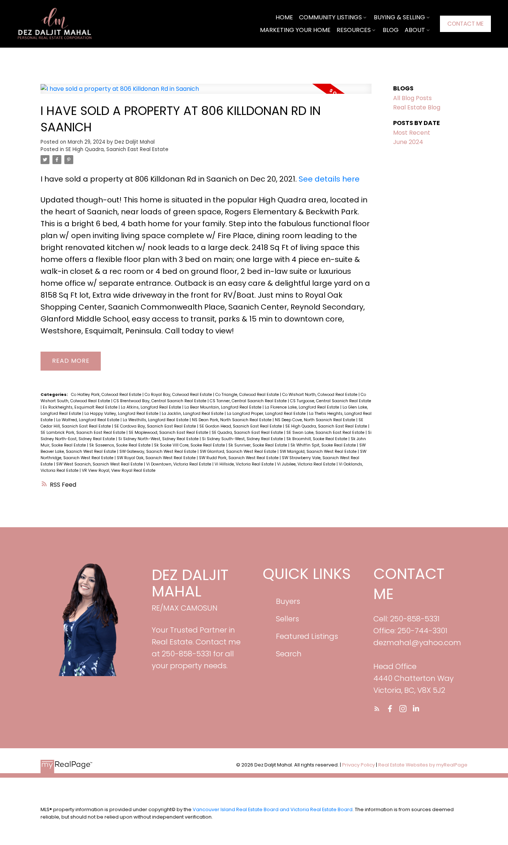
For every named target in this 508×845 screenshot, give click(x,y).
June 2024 (408, 142)
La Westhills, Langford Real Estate (156, 420)
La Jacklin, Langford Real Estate (193, 413)
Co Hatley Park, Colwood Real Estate (106, 394)
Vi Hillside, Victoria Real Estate (245, 464)
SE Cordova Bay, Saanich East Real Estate (155, 426)
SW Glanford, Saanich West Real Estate (238, 451)
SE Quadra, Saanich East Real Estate (248, 432)
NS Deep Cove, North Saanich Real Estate (315, 420)
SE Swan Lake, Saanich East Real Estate (326, 432)
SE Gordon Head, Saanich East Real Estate (241, 426)
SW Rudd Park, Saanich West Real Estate (239, 458)
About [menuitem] (415, 30)
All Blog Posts (412, 98)
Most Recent (411, 132)
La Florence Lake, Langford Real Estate (302, 407)
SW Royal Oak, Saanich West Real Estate (157, 458)
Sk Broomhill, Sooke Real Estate (317, 439)
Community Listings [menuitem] (330, 17)
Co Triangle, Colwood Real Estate (247, 394)
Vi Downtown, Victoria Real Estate (179, 464)
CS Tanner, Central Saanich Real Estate (249, 401)
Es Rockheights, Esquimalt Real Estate (81, 407)
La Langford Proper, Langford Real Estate (267, 413)
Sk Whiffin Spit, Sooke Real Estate (323, 445)
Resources (354, 30)
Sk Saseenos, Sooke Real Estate (120, 445)
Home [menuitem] (284, 17)
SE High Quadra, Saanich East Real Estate (116, 149)
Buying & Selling (399, 17)
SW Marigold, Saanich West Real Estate (319, 451)
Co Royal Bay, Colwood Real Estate (179, 394)
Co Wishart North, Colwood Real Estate (320, 394)
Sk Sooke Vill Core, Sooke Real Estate (190, 445)
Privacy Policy (358, 765)
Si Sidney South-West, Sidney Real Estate (243, 439)
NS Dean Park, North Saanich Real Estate (232, 420)
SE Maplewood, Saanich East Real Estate (169, 432)
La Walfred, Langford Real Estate (88, 420)
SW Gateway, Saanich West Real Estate (158, 451)
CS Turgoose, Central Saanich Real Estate (330, 401)
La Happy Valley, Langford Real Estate (122, 413)
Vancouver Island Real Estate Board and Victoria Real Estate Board (273, 809)
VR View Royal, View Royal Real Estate (118, 470)
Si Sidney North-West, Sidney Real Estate (159, 439)
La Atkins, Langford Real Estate (151, 407)
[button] (465, 24)
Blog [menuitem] (391, 30)
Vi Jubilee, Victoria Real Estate (307, 464)
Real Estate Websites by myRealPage (422, 765)
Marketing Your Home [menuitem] (295, 30)
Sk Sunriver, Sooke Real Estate (258, 445)
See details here (329, 179)
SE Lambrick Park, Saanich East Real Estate (83, 432)
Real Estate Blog (416, 107)
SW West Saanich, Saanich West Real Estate (100, 464)
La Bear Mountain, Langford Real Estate (223, 407)
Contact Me (465, 23)
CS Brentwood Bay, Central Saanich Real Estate (160, 401)
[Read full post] (206, 93)
